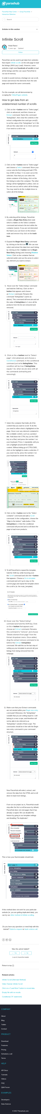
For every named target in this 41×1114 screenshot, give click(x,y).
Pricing (3, 1050)
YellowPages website (19, 95)
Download (4, 1041)
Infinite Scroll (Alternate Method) (14, 980)
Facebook (3, 939)
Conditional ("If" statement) (12, 997)
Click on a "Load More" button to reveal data (18, 988)
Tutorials (4, 1075)
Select (19, 167)
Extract (9, 115)
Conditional (11, 361)
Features (4, 1045)
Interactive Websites (9, 14)
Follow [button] (20, 52)
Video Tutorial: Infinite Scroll (12, 984)
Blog (2, 1020)
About (3, 1016)
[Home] (10, 5)
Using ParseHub (24, 12)
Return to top (7, 965)
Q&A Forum (5, 1087)
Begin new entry (32, 710)
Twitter (6, 939)
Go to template (29, 578)
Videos (3, 1079)
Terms (3, 1058)
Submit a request (16, 929)
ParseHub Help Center (9, 12)
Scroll (32, 516)
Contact (4, 1029)
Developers (5, 1100)
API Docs (4, 1070)
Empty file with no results (11, 992)
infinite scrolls (16, 63)
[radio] (14, 953)
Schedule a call (6, 1054)
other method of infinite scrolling (22, 915)
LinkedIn (10, 939)
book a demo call (31, 929)
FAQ (2, 1083)
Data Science (6, 1104)
